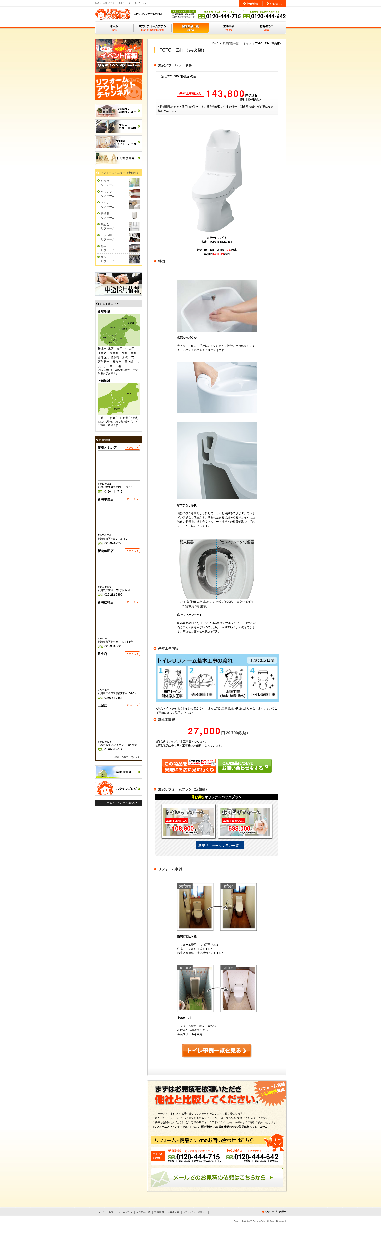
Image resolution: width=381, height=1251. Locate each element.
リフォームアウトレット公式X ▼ (118, 802)
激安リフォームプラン (120, 1212)
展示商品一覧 (143, 1212)
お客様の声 (173, 1212)
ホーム (101, 1212)
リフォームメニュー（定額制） (119, 173)
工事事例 (159, 1212)
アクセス (131, 447)
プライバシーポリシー (195, 1212)
